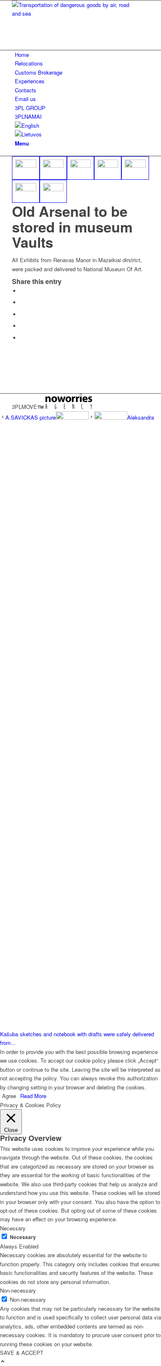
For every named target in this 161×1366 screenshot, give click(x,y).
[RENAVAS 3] (53, 168)
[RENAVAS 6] (135, 168)
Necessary (23, 1237)
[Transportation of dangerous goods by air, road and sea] (74, 13)
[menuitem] (82, 54)
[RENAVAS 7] (25, 191)
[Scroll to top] (2, 1362)
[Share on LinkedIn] (22, 326)
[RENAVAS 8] (53, 191)
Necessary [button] (13, 1228)
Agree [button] (9, 1096)
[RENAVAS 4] (80, 168)
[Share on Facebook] (22, 291)
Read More (33, 1096)
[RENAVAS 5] (107, 168)
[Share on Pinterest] (22, 314)
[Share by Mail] (22, 338)
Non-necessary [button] (18, 1290)
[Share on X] (22, 302)
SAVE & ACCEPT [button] (21, 1353)
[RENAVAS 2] (25, 168)
